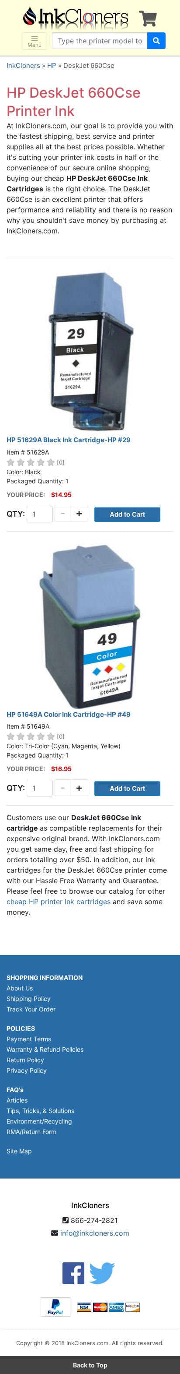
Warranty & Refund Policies (45, 1049)
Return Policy (25, 1060)
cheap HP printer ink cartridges (59, 901)
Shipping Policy (29, 998)
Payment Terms (29, 1039)
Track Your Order (31, 1009)
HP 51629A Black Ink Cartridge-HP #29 (69, 440)
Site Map (19, 1151)
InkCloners (23, 65)
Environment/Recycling (39, 1121)
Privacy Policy (27, 1070)
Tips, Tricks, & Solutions (40, 1110)
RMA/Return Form (31, 1131)
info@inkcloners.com (94, 1233)
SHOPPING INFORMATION (45, 977)
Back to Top (90, 1365)
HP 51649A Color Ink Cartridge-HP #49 (69, 714)
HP (51, 65)
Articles (17, 1100)
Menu (35, 45)
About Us (20, 988)
